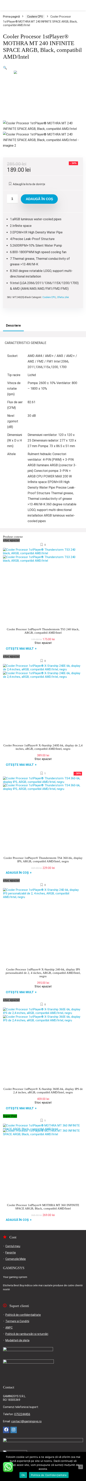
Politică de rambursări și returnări (26, 1334)
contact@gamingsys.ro (26, 1421)
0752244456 (22, 1414)
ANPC (9, 1327)
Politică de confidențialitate (23, 1314)
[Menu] (5, 5)
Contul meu (12, 1246)
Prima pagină (11, 16)
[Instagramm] (13, 1430)
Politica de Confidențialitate (49, 1475)
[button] (5, 68)
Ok (23, 1475)
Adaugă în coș (39, 199)
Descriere (13, 325)
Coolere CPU (35, 16)
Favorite (10, 1252)
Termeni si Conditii (17, 1321)
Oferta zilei (63, 297)
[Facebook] (6, 1430)
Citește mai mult (21, 648)
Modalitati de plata (17, 1340)
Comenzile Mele (15, 1259)
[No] (80, 1466)
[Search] (80, 5)
